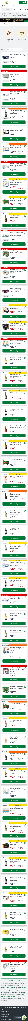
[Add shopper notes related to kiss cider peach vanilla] (25, 476)
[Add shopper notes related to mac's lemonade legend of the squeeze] (25, 54)
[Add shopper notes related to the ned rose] (25, 720)
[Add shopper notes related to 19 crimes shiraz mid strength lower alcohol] (25, 110)
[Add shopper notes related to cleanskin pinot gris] (25, 614)
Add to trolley (14, 66)
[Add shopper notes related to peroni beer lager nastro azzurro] (25, 597)
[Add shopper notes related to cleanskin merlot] (25, 409)
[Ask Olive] (24, 1018)
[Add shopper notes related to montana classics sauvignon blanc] (25, 374)
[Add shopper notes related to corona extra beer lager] (25, 129)
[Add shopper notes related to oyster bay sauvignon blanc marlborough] (25, 511)
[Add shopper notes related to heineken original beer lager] (25, 199)
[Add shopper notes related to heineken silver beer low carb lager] (25, 73)
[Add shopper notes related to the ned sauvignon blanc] (25, 443)
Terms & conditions (6, 1019)
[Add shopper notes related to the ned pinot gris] (25, 216)
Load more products (14, 980)
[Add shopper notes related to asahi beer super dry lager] (25, 324)
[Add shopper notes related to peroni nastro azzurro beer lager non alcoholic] (25, 963)
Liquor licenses (5, 1011)
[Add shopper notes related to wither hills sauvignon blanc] (25, 912)
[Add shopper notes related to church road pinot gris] (25, 392)
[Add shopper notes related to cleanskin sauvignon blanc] (25, 358)
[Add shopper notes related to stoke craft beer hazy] (25, 843)
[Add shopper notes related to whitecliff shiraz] (25, 580)
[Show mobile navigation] (2, 2)
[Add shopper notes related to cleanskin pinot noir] (25, 528)
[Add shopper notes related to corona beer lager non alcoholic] (25, 788)
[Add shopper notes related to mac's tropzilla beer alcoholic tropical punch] (25, 288)
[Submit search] (3, 9)
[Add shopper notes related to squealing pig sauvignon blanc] (25, 946)
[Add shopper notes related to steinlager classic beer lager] (25, 459)
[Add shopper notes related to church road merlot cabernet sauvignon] (25, 877)
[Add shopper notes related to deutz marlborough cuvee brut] (25, 426)
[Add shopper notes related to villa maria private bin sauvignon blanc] (25, 770)
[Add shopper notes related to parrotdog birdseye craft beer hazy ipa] (25, 807)
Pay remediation (5, 1014)
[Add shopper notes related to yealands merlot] (25, 754)
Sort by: (3, 49)
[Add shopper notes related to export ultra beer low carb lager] (25, 92)
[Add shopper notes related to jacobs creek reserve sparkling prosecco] (25, 493)
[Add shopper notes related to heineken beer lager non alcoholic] (25, 647)
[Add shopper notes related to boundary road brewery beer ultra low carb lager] (25, 232)
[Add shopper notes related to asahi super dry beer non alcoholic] (25, 668)
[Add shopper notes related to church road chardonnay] (25, 825)
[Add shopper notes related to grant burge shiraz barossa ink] (25, 859)
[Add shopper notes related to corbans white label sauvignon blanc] (25, 630)
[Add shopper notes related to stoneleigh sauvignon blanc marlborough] (25, 545)
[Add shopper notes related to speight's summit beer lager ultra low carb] (25, 146)
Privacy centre (4, 1016)
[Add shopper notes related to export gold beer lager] (25, 929)
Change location (16, 17)
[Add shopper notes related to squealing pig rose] (25, 737)
